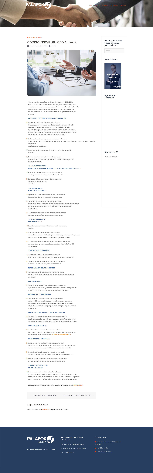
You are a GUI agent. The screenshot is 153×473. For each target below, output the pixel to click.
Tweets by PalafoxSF (111, 156)
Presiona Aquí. (78, 385)
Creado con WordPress (33, 470)
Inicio (90, 5)
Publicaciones (114, 5)
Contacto (123, 5)
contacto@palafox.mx (104, 452)
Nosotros (97, 5)
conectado (45, 409)
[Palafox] (38, 5)
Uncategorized (35, 37)
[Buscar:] (114, 50)
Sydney (48, 470)
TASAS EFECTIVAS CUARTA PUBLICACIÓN (76, 395)
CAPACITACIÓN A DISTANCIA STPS (45, 395)
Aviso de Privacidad (67, 452)
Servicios (105, 5)
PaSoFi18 (53, 46)
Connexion (53, 449)
